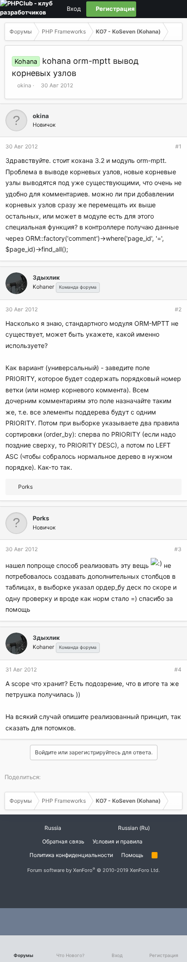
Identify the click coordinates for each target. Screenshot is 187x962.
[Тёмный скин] (159, 9)
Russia (52, 827)
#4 (178, 669)
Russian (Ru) (133, 827)
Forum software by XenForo (93, 870)
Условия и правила (118, 841)
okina (24, 85)
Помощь (132, 855)
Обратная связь (63, 841)
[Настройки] (144, 9)
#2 (178, 309)
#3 (178, 549)
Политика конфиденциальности (71, 855)
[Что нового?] (174, 9)
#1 (178, 146)
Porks (41, 518)
